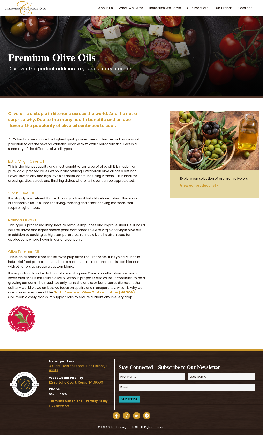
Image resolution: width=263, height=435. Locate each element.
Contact (245, 8)
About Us (105, 8)
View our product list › (199, 185)
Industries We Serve (165, 8)
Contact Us (60, 406)
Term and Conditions (66, 401)
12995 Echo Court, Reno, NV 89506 (76, 382)
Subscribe (129, 399)
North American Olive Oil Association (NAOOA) (94, 292)
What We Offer (131, 8)
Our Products (197, 8)
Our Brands (223, 8)
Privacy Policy (97, 401)
